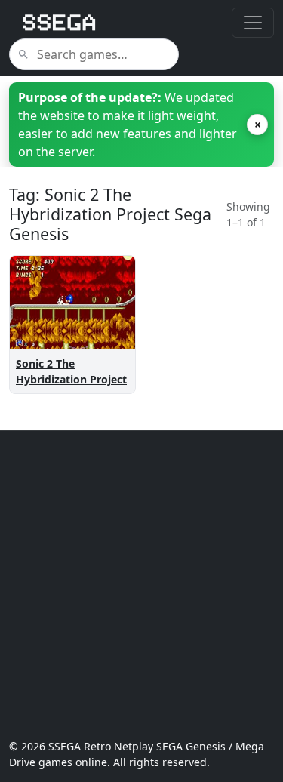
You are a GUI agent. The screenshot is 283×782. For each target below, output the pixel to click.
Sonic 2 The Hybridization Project (71, 371)
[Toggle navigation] (253, 23)
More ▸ (103, 308)
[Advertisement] (141, 584)
